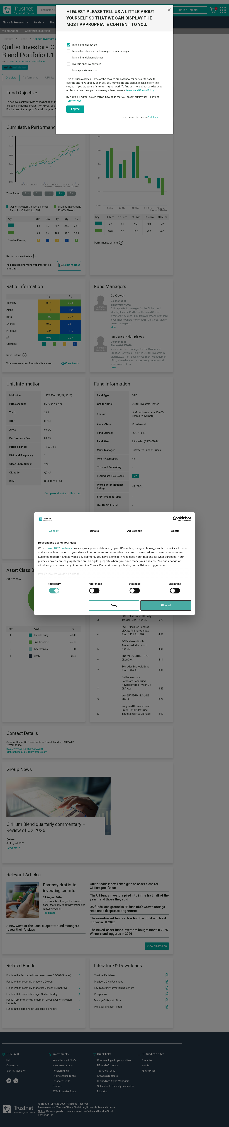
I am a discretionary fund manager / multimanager (100, 51)
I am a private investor (84, 70)
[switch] (94, 590)
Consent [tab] (54, 530)
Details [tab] (94, 530)
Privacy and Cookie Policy (140, 90)
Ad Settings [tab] (134, 530)
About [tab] (175, 530)
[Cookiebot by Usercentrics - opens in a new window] (175, 519)
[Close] (169, 10)
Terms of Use (74, 100)
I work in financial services (86, 64)
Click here (152, 117)
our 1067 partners (60, 548)
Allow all (165, 605)
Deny (114, 605)
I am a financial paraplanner (87, 57)
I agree (75, 109)
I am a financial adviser (85, 44)
